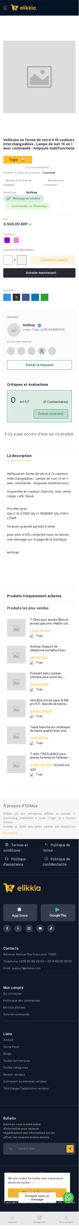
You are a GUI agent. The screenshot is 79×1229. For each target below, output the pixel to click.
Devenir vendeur (14, 1074)
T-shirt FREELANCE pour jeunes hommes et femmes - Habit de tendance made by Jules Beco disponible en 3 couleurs (49, 756)
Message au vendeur (26, 198)
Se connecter (12, 993)
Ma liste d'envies (14, 1007)
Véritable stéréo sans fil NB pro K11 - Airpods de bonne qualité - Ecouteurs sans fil (49, 702)
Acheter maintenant (40, 273)
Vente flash (11, 1047)
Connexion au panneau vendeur (25, 1081)
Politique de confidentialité (56, 862)
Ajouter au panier (53, 260)
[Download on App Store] (20, 912)
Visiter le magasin (39, 365)
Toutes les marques (16, 1060)
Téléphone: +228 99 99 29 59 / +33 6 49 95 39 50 (37, 961)
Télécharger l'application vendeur (26, 1088)
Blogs (7, 1053)
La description (19, 456)
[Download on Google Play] (58, 912)
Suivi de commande (16, 1014)
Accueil (8, 1039)
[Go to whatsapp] (68, 1197)
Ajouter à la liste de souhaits (17, 182)
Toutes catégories (15, 1067)
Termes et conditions (15, 847)
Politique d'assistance (14, 862)
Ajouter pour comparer (54, 182)
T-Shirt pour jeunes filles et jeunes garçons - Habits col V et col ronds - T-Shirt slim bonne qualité (50, 621)
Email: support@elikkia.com (21, 968)
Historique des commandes (21, 1000)
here (33, 1182)
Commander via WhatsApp (29, 206)
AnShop (31, 192)
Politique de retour (56, 847)
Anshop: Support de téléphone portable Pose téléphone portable (47, 648)
